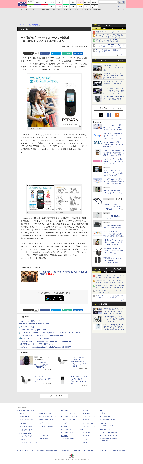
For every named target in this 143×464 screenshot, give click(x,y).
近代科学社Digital (68, 439)
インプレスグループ (102, 450)
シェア (46, 53)
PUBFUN (103, 423)
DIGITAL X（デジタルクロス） (48, 426)
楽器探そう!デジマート (70, 416)
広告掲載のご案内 (51, 450)
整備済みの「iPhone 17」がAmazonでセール (110, 32)
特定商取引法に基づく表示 (118, 450)
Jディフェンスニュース (90, 416)
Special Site (102, 61)
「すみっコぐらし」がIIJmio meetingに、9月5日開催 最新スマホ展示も (113, 161)
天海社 (104, 413)
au (26, 9)
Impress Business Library (46, 420)
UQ (54, 9)
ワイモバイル (45, 9)
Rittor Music (65, 410)
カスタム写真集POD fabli (110, 435)
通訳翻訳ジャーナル (89, 420)
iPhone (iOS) (67, 9)
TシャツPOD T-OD (69, 420)
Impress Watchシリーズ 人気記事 (110, 269)
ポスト (30, 53)
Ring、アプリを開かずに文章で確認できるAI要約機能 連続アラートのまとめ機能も (113, 153)
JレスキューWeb (88, 423)
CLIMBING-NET (68, 432)
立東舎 (65, 423)
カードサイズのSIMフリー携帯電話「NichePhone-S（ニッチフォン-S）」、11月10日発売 (79, 361)
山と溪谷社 (64, 426)
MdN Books (86, 432)
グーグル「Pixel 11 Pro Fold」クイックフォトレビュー (113, 193)
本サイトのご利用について (25, 450)
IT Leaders (23, 423)
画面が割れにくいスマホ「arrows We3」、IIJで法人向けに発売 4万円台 (113, 260)
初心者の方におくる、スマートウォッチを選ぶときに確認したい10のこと (113, 319)
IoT (88, 9)
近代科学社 (64, 436)
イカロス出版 (84, 410)
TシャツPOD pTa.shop (109, 432)
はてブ (57, 53)
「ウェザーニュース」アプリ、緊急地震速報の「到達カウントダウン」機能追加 (113, 181)
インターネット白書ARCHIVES (29, 442)
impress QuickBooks (108, 420)
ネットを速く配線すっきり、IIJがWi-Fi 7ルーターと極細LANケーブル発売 (113, 251)
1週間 (113, 28)
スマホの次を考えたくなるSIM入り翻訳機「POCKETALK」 (42, 365)
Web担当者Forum (25, 416)
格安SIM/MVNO (97, 9)
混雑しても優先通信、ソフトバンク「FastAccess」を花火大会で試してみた (113, 173)
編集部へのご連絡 (64, 450)
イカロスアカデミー (89, 426)
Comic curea (106, 416)
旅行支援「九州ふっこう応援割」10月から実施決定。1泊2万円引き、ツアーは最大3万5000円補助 (110, 287)
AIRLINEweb (86, 413)
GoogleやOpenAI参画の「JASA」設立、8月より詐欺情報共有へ (113, 144)
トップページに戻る (54, 396)
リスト (36, 53)
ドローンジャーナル (26, 426)
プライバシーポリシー (78, 450)
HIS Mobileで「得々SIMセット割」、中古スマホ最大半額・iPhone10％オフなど (113, 242)
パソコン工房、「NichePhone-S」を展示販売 (42, 379)
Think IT (22, 413)
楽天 (59, 9)
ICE (101, 410)
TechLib (85, 442)
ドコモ (20, 9)
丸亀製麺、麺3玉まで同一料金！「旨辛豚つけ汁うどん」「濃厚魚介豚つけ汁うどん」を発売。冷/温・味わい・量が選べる (110, 282)
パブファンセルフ (107, 426)
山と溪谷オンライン (69, 429)
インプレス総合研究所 (26, 420)
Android (77, 9)
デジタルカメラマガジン (27, 436)
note (68, 53)
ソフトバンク (34, 9)
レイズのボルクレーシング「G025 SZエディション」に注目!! (113, 68)
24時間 (105, 28)
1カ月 (121, 28)
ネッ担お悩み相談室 (26, 430)
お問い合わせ (40, 450)
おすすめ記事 (102, 304)
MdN (81, 430)
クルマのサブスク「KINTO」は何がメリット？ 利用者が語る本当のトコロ (113, 75)
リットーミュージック (70, 413)
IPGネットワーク (105, 429)
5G (83, 9)
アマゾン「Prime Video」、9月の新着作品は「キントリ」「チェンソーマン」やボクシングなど (110, 37)
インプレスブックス (45, 435)
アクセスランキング (105, 25)
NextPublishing (43, 439)
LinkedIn (79, 53)
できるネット (24, 439)
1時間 (96, 28)
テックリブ (83, 439)
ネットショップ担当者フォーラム (49, 416)
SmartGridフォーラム (45, 413)
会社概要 (90, 450)
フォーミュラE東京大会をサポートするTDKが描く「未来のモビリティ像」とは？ (113, 91)
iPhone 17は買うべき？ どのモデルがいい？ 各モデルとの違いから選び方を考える (113, 327)
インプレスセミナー (45, 423)
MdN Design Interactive (90, 436)
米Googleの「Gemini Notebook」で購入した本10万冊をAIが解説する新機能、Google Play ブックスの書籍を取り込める (113, 236)
